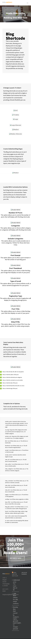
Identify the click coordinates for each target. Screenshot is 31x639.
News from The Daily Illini (15, 574)
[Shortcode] (15, 13)
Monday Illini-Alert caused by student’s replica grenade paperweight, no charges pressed (15, 618)
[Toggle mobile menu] (28, 3)
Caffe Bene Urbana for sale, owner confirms (15, 598)
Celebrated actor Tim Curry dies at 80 (15, 585)
